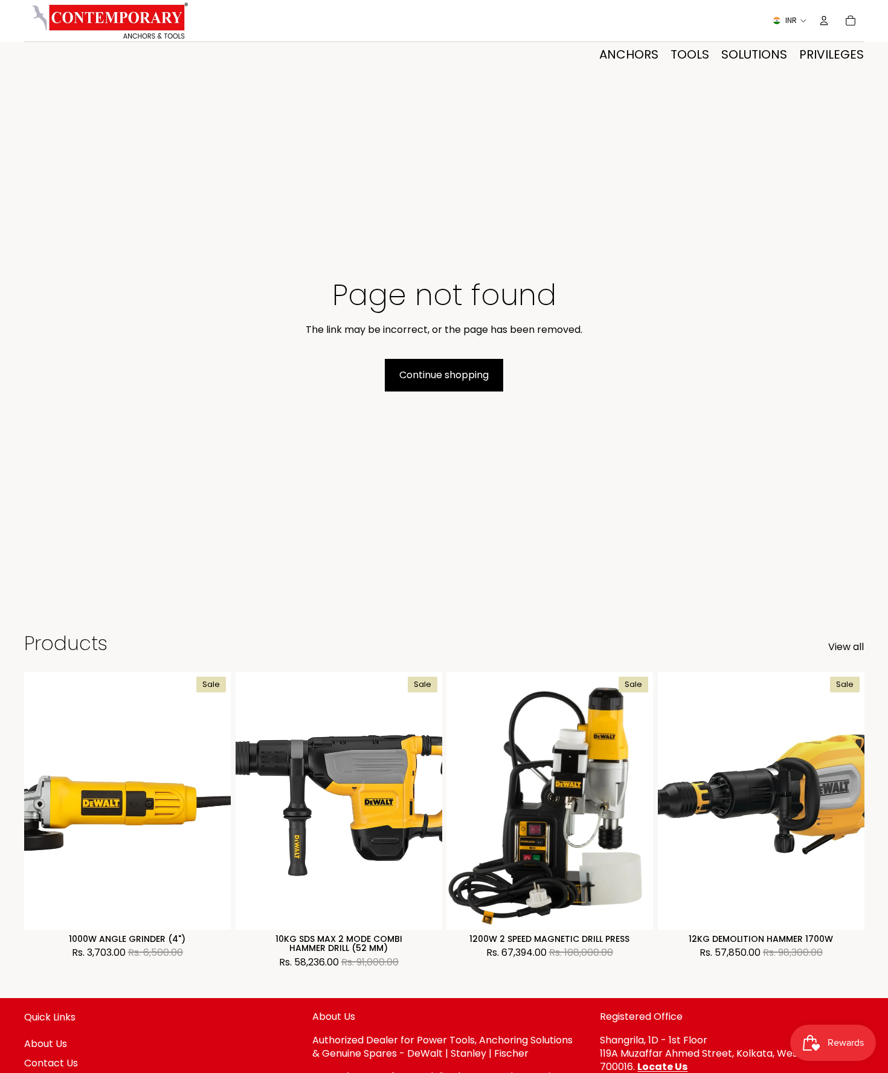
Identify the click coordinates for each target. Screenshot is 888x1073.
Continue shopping (444, 375)
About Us (45, 1044)
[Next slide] (213, 801)
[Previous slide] (42, 801)
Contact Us (51, 1063)
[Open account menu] (824, 20)
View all (846, 647)
